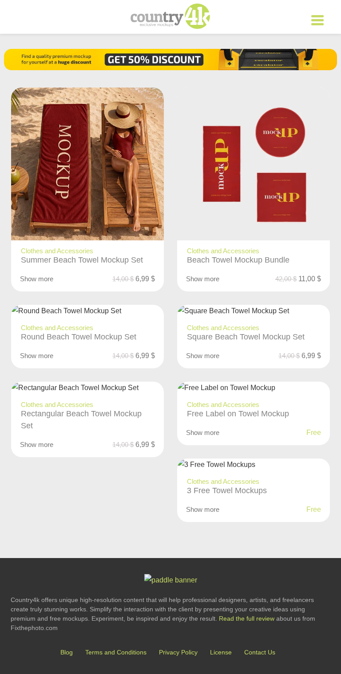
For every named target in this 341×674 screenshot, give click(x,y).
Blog (66, 652)
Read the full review (246, 618)
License (221, 652)
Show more (36, 279)
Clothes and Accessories (57, 251)
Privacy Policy (178, 652)
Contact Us (259, 652)
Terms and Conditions (116, 652)
